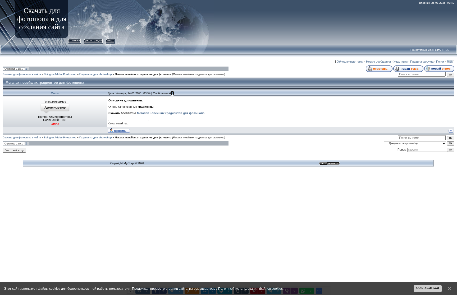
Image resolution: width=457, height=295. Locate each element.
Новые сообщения (378, 61)
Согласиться (427, 287)
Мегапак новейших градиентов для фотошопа (143, 74)
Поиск (440, 61)
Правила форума (421, 61)
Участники (401, 61)
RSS (446, 49)
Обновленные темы (350, 61)
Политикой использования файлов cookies (250, 288)
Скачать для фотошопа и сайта (22, 74)
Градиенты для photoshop (95, 74)
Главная (75, 40)
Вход (110, 40)
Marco (55, 93)
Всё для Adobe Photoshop (60, 74)
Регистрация (93, 40)
